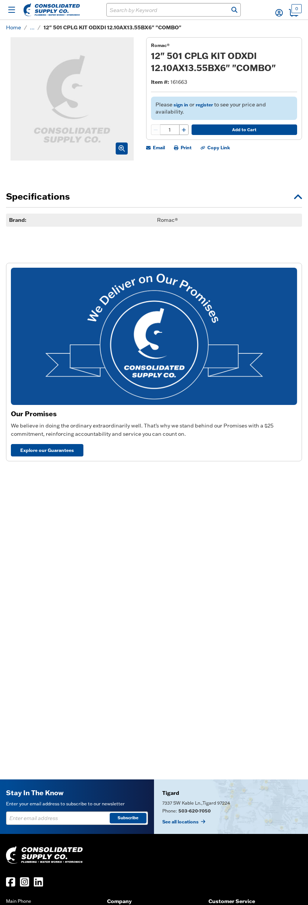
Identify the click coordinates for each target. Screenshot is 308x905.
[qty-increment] (183, 130)
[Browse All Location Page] (231, 806)
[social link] (10, 881)
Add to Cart (244, 129)
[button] (279, 13)
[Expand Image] (122, 148)
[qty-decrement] (155, 130)
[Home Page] (51, 9)
